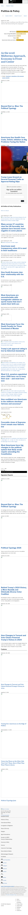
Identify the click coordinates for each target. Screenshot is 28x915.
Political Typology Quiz (8, 800)
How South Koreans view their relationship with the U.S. (12, 274)
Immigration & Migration (7, 825)
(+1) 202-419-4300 (5, 815)
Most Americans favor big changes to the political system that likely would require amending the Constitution (12, 449)
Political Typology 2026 (11, 548)
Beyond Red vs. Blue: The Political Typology (12, 107)
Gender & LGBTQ (5, 837)
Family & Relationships (6, 839)
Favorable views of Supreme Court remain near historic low (13, 424)
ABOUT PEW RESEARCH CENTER (7, 886)
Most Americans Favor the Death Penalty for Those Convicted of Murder (12, 326)
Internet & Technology (6, 848)
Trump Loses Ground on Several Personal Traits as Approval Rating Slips (12, 179)
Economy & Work (5, 842)
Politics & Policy (5, 819)
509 (5, 468)
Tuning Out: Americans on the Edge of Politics (13, 725)
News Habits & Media (6, 851)
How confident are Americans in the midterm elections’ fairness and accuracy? (14, 401)
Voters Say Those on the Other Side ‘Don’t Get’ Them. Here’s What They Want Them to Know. (12, 763)
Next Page (4, 470)
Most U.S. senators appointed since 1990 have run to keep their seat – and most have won (14, 377)
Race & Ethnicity (5, 828)
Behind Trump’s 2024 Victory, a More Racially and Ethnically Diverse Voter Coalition (14, 590)
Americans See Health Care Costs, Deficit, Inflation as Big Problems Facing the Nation (14, 139)
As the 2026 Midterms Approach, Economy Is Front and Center (13, 57)
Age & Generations (5, 834)
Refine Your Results (5, 210)
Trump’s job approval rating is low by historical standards (14, 349)
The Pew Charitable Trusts (11, 894)
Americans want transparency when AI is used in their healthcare (13, 248)
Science (3, 845)
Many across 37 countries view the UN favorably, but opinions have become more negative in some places (13, 227)
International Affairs (6, 822)
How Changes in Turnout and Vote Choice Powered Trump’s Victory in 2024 (13, 637)
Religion (3, 831)
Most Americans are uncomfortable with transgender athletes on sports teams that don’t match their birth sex (11, 299)
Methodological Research (7, 854)
